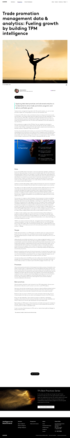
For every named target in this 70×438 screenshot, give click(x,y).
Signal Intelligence (21, 423)
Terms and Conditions (52, 435)
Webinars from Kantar (34, 423)
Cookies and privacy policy (61, 435)
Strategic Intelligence (22, 427)
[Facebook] (57, 431)
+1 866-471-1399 (58, 428)
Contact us (44, 429)
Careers (43, 431)
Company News (45, 427)
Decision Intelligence (22, 425)
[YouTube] (59, 431)
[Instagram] (55, 431)
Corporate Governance (46, 425)
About (43, 423)
